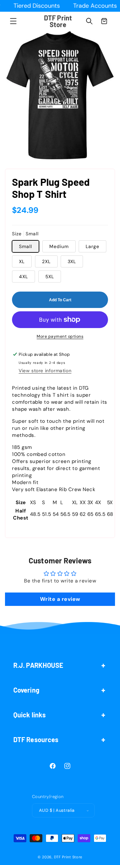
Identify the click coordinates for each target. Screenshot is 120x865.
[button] (13, 21)
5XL (49, 276)
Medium (59, 246)
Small (25, 246)
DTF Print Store (68, 857)
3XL (72, 261)
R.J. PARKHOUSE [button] (38, 665)
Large (92, 246)
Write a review (60, 599)
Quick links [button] (29, 715)
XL (22, 261)
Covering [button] (26, 690)
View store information (45, 371)
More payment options (60, 336)
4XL (23, 276)
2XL (46, 261)
